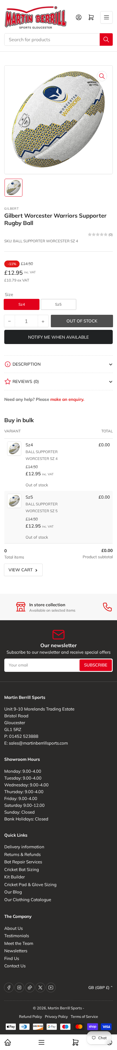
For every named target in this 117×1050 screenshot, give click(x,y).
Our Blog (13, 892)
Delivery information (24, 846)
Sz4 (21, 304)
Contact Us (15, 965)
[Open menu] (106, 17)
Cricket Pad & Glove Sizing (30, 884)
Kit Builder (14, 877)
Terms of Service (84, 1016)
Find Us (11, 958)
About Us (13, 928)
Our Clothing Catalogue (27, 899)
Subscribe (95, 665)
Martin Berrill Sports (65, 1008)
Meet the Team (18, 943)
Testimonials (16, 935)
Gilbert (11, 209)
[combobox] (58, 39)
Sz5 (58, 304)
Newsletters (15, 950)
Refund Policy (30, 1016)
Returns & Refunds (22, 854)
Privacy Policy (56, 1016)
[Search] (106, 39)
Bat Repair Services (23, 861)
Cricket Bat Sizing (21, 869)
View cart (21, 569)
